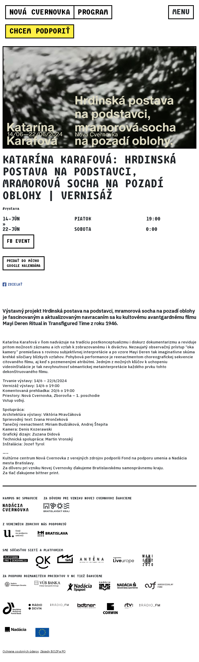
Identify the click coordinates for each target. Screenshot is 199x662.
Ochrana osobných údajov (21, 651)
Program (92, 12)
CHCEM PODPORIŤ (39, 31)
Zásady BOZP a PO (53, 651)
